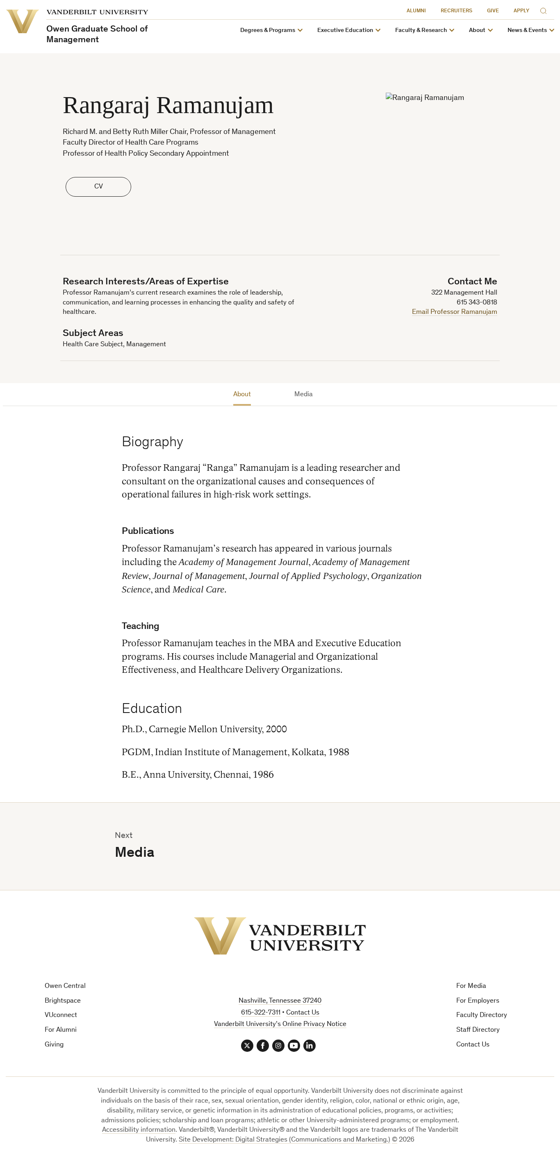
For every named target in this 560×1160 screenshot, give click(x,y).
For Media (471, 986)
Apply (521, 11)
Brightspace (63, 1001)
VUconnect (61, 1015)
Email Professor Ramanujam (454, 312)
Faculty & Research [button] (421, 30)
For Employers (477, 1001)
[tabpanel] (272, 597)
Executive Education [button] (345, 30)
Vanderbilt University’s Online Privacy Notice (280, 1024)
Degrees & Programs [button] (267, 30)
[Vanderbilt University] (280, 936)
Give (493, 11)
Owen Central (65, 986)
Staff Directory (478, 1030)
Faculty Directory (481, 1015)
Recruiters (456, 11)
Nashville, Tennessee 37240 (280, 1001)
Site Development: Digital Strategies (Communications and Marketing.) (284, 1140)
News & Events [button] (527, 30)
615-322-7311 (260, 1013)
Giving (54, 1045)
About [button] (477, 30)
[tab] (242, 396)
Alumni (416, 11)
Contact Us (472, 1045)
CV (98, 187)
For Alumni (61, 1030)
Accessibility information (138, 1130)
